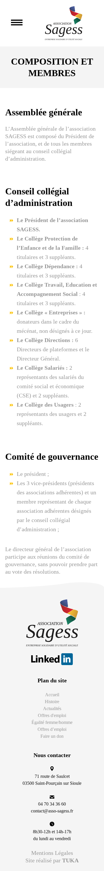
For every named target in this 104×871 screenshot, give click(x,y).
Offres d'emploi (52, 715)
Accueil (52, 695)
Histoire (52, 702)
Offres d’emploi (52, 729)
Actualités (52, 708)
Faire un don (52, 736)
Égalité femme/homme (52, 722)
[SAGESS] (63, 23)
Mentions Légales (52, 853)
